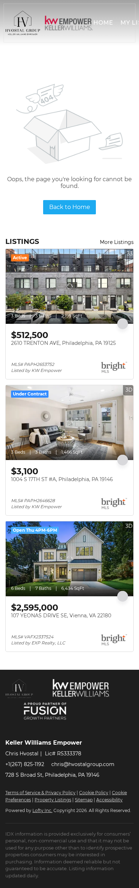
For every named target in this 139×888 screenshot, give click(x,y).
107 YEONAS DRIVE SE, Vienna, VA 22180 (61, 615)
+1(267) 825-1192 (24, 764)
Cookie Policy (93, 792)
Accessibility (109, 799)
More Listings (117, 242)
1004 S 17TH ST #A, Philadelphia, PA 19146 (62, 479)
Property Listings (53, 799)
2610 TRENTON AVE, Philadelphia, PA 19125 (63, 343)
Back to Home (69, 207)
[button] (22, 23)
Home (103, 22)
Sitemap (84, 799)
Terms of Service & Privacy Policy (40, 792)
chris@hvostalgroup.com (82, 764)
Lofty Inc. (42, 810)
